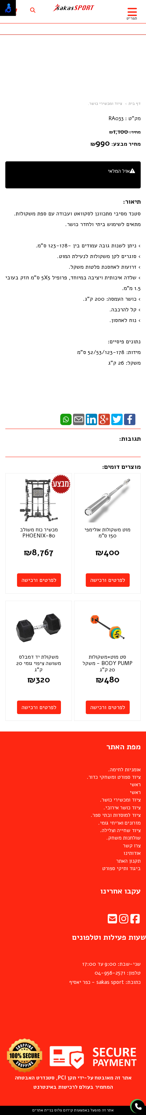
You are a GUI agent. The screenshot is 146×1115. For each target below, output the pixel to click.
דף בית (135, 103)
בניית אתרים (42, 1110)
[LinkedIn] (91, 419)
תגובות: (130, 438)
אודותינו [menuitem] (132, 853)
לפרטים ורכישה (107, 580)
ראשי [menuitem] (135, 784)
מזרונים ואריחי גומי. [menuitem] (119, 822)
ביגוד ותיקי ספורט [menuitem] (121, 868)
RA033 (116, 118)
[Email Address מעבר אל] (112, 920)
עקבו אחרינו (120, 891)
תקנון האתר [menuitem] (128, 860)
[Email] (78, 419)
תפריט (132, 18)
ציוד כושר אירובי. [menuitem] (122, 807)
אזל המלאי (119, 171)
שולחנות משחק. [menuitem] (123, 837)
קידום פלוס (63, 1110)
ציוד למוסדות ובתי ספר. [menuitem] (116, 815)
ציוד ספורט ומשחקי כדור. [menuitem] (114, 777)
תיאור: (132, 201)
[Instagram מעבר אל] (123, 920)
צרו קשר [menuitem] (132, 845)
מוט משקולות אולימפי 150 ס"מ (107, 533)
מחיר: (125, 132)
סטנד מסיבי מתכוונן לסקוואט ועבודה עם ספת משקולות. (77, 214)
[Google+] (104, 419)
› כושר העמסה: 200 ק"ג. (112, 299)
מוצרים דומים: (121, 466)
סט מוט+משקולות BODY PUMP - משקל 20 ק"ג (108, 663)
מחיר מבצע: (126, 144)
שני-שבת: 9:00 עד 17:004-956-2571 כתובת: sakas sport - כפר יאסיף (105, 973)
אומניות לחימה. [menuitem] (124, 769)
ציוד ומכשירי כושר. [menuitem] (120, 799)
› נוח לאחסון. (125, 320)
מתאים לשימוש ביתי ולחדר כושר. (103, 224)
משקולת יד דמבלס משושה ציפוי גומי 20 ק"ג (38, 663)
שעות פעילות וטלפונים (109, 937)
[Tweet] (117, 419)
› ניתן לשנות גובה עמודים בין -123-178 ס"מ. (88, 246)
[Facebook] (129, 419)
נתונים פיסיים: (123, 341)
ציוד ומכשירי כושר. (105, 103)
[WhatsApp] (66, 419)
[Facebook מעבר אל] (135, 920)
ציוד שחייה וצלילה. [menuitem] (120, 830)
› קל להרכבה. (125, 309)
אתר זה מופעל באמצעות (73, 1110)
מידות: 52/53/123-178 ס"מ (109, 352)
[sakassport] (73, 8)
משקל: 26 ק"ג (124, 363)
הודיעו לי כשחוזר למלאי (110, 178)
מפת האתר (123, 747)
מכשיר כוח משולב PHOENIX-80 (39, 533)
